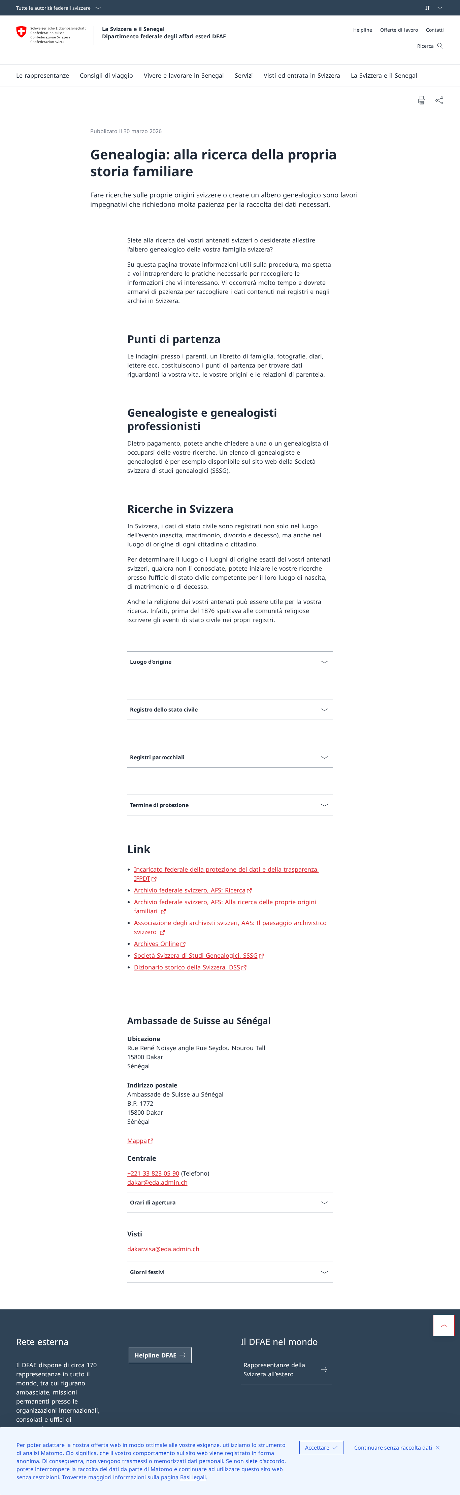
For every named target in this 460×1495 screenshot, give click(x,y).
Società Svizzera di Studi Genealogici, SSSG (196, 955)
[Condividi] (439, 100)
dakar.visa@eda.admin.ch (163, 1249)
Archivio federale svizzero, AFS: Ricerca (189, 890)
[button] (42, 75)
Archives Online (156, 944)
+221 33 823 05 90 (153, 1173)
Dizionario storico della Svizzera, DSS (187, 967)
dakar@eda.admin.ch (157, 1182)
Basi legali (193, 1477)
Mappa (137, 1141)
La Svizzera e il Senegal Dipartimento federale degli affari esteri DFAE (164, 32)
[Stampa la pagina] (421, 100)
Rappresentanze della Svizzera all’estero (274, 1369)
